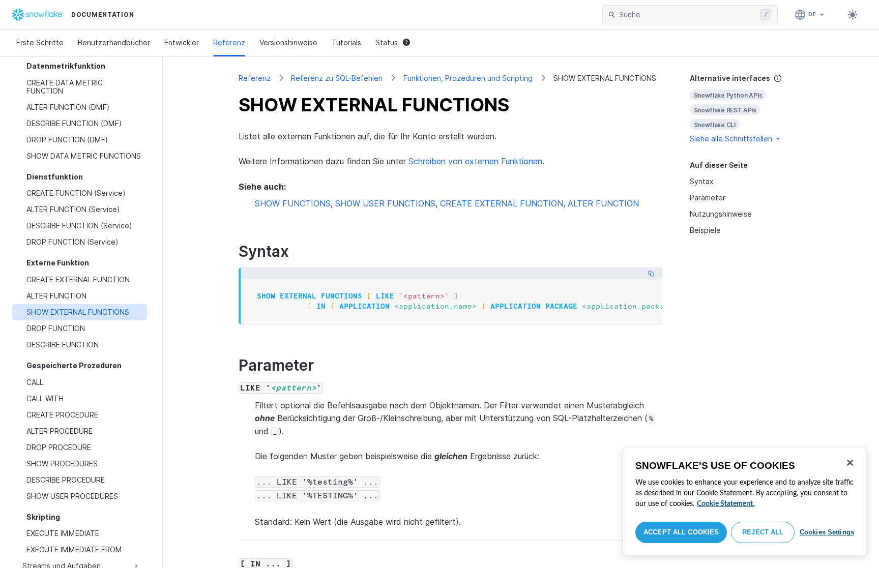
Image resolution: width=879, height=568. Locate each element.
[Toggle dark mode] (852, 15)
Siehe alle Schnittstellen (731, 138)
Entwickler (181, 42)
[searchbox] (687, 15)
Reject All (762, 532)
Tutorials (346, 42)
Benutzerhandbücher (114, 42)
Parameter (707, 197)
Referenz (229, 42)
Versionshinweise (288, 42)
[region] (745, 501)
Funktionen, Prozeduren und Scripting (468, 78)
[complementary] (747, 108)
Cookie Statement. (725, 503)
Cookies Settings (827, 532)
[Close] (850, 463)
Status (386, 42)
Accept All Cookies (681, 532)
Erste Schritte (40, 42)
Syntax (702, 181)
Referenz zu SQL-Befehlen (337, 78)
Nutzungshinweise (721, 214)
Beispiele (705, 230)
